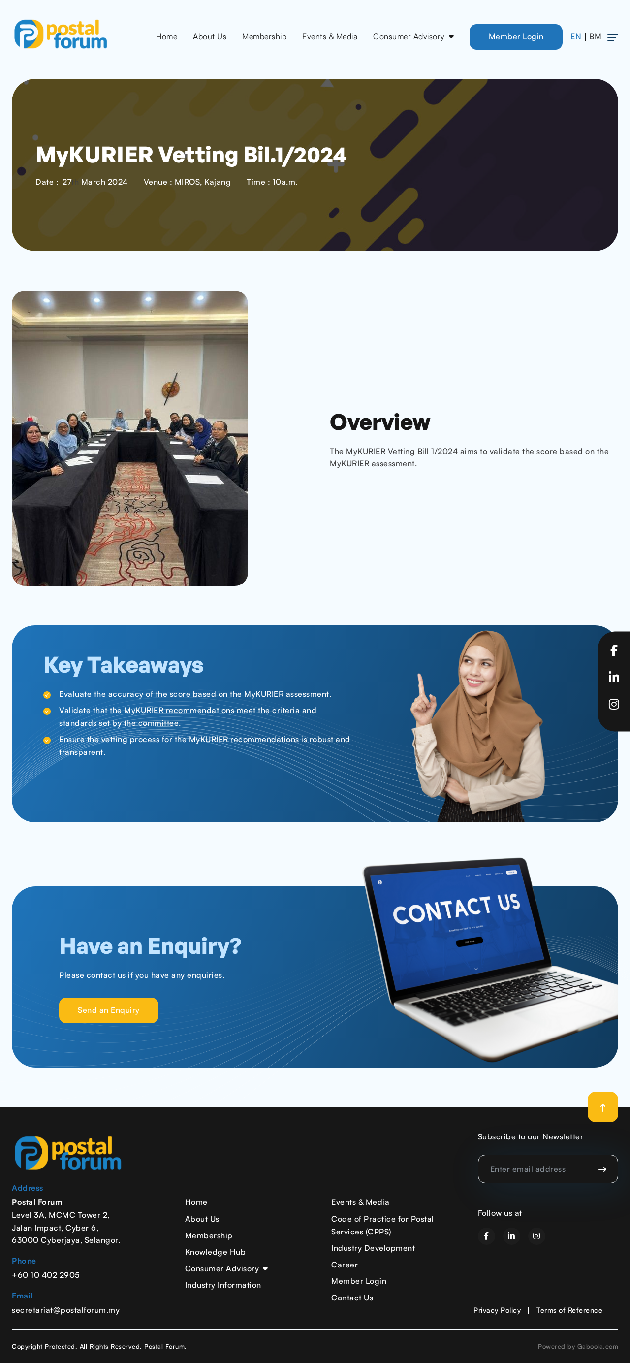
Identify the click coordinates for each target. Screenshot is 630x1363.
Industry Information (223, 1285)
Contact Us (352, 1297)
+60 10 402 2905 (46, 1275)
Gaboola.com (598, 1346)
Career (344, 1264)
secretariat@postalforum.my (66, 1310)
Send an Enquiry (109, 1010)
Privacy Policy (497, 1309)
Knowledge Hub (215, 1252)
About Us (209, 36)
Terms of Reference (569, 1309)
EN (575, 36)
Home (166, 36)
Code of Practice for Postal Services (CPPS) (382, 1225)
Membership (264, 36)
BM (595, 36)
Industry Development (373, 1248)
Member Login (516, 36)
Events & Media (329, 36)
